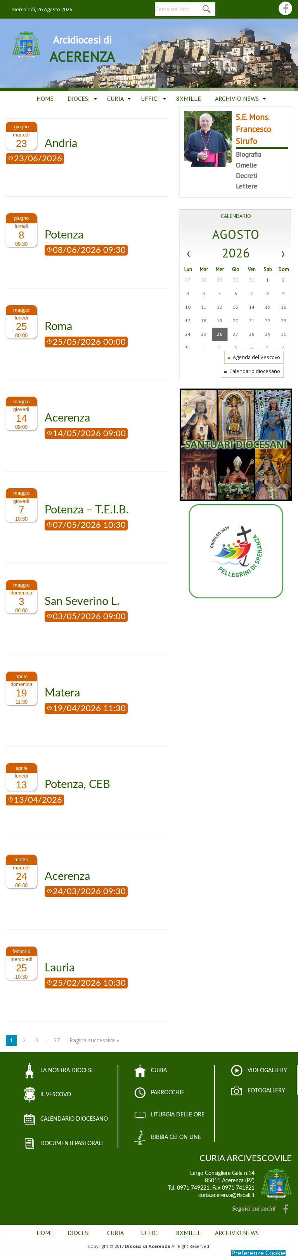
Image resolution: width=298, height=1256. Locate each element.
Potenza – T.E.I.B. (87, 510)
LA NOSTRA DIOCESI (66, 1070)
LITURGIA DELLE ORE (177, 1115)
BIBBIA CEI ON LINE (176, 1137)
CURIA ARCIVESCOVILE (245, 1158)
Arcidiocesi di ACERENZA (82, 49)
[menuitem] (45, 99)
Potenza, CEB (77, 784)
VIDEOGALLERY (267, 1070)
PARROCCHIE (167, 1092)
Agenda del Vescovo (256, 357)
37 (57, 1040)
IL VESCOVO (55, 1094)
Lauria (59, 968)
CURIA (159, 1070)
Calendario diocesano (254, 371)
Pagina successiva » (94, 1040)
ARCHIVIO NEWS (237, 98)
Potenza (64, 235)
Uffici (150, 98)
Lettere (246, 185)
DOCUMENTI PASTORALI (71, 1143)
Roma (58, 326)
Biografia (248, 154)
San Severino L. (82, 601)
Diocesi (79, 98)
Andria (61, 143)
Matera (62, 693)
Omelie (246, 165)
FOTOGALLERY (266, 1091)
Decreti (247, 175)
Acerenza (67, 418)
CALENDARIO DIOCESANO (74, 1119)
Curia (115, 98)
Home (45, 98)
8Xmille (188, 98)
